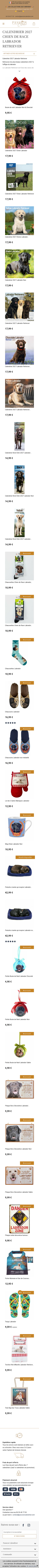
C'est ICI (19, 11)
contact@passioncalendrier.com (24, 16)
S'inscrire (19, 1536)
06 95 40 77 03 (10, 16)
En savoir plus (31, 1566)
